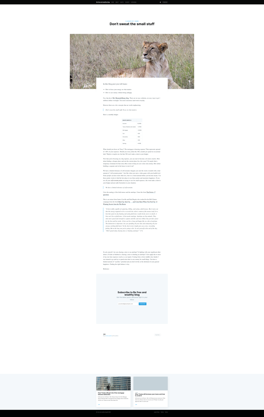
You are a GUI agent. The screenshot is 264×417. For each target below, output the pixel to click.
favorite (127, 2)
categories (133, 2)
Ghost (166, 412)
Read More (157, 334)
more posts (108, 335)
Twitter (162, 412)
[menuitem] (112, 2)
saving (137, 21)
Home (112, 2)
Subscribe (165, 2)
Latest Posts (156, 412)
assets (122, 2)
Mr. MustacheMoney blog (121, 98)
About (117, 2)
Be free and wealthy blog (103, 2)
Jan (104, 334)
